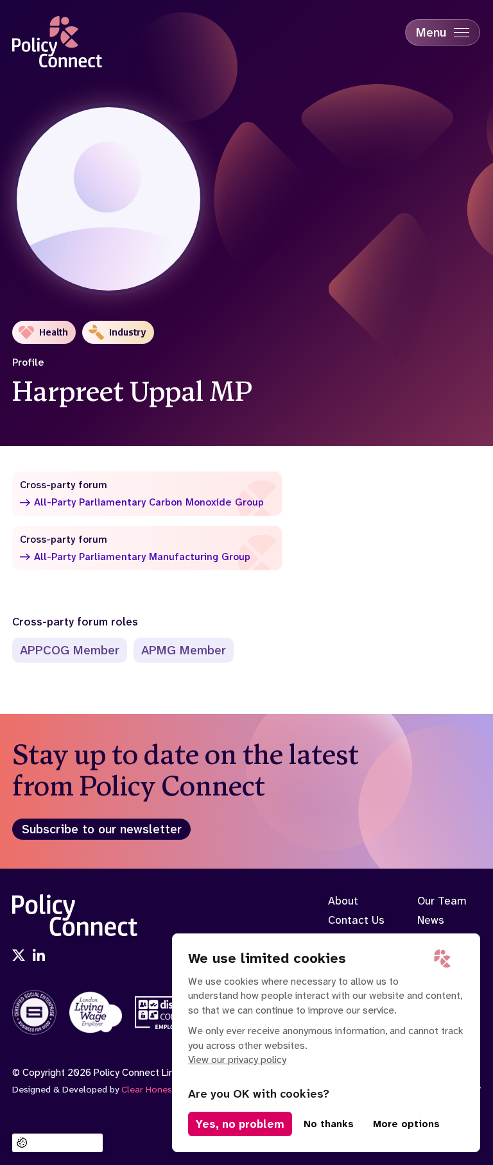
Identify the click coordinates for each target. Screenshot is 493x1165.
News (430, 920)
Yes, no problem (240, 1124)
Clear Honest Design (163, 1090)
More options (406, 1124)
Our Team (442, 901)
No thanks (329, 1124)
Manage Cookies (64, 1142)
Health (53, 332)
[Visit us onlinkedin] (39, 956)
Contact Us (356, 920)
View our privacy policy (237, 1059)
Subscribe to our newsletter (102, 829)
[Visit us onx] (18, 956)
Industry (127, 332)
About (343, 901)
